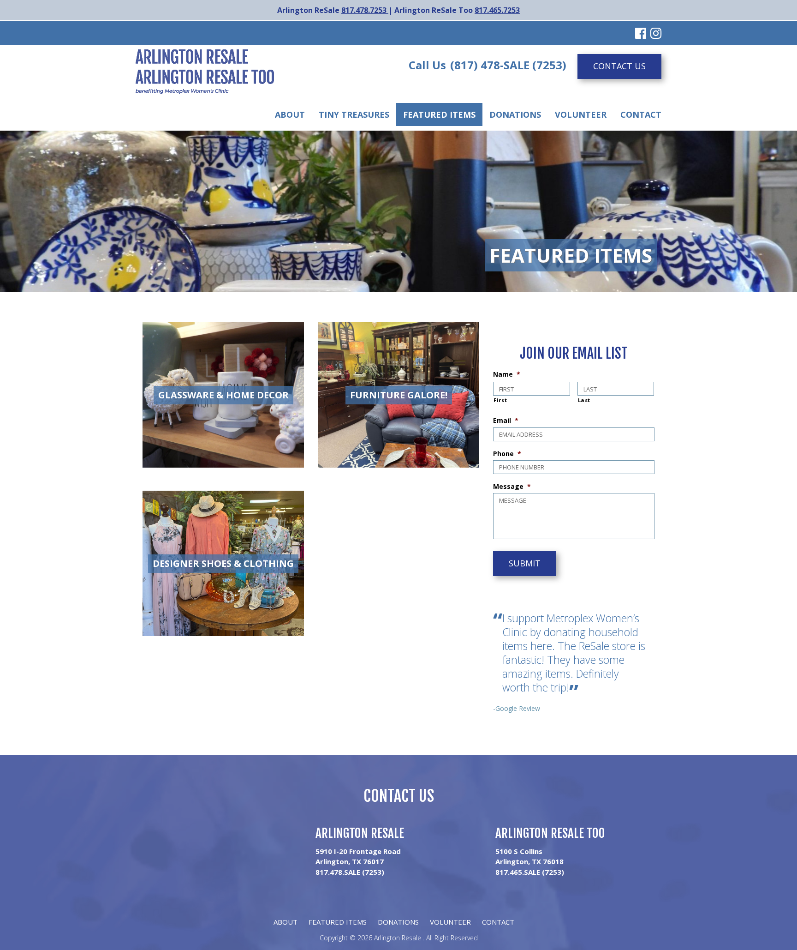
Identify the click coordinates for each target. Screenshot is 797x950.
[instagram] (655, 33)
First (500, 400)
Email (505, 420)
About (290, 114)
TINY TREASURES (354, 114)
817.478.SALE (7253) (349, 872)
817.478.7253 (364, 10)
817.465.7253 (497, 10)
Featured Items (439, 114)
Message (512, 486)
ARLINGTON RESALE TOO (550, 833)
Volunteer (581, 114)
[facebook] (640, 33)
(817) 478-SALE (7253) (508, 64)
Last (584, 400)
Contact (640, 114)
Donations (515, 114)
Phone (507, 454)
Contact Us (619, 66)
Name (506, 374)
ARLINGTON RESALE (359, 833)
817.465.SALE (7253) (529, 872)
